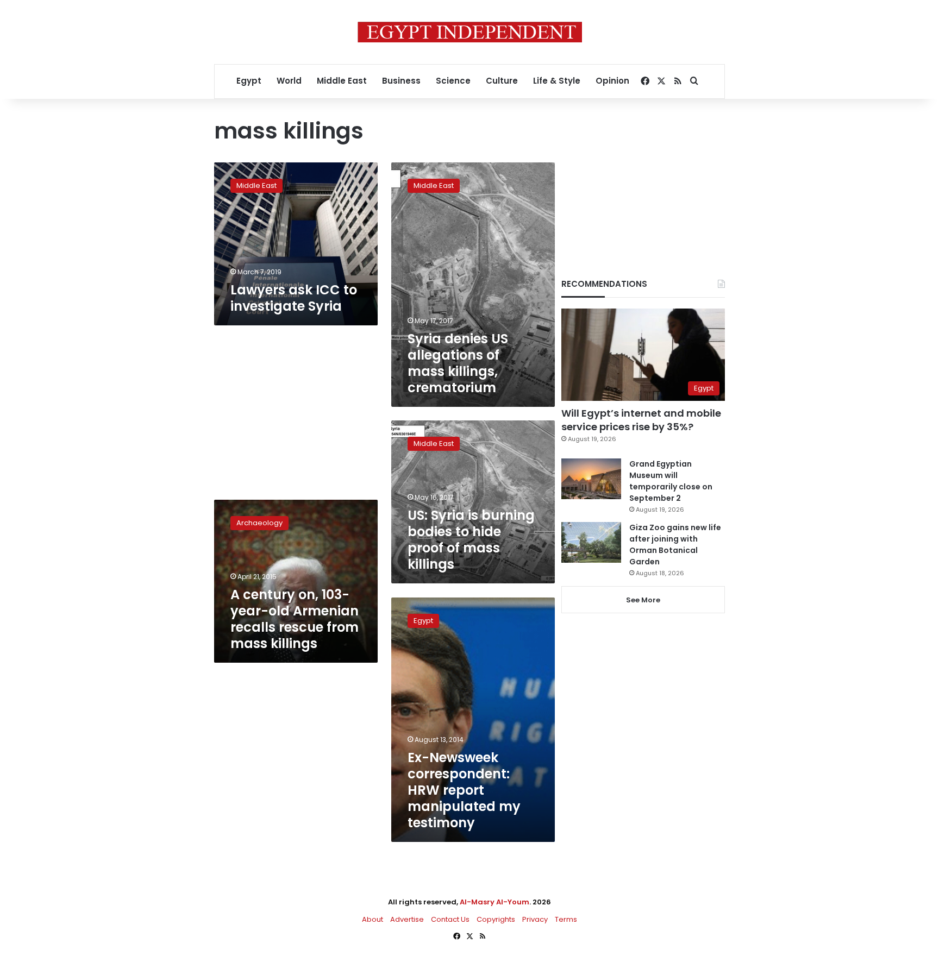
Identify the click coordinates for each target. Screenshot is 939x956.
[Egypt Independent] (470, 32)
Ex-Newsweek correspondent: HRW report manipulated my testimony (464, 790)
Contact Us (450, 919)
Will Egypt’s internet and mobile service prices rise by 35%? (641, 419)
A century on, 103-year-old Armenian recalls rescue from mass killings (294, 619)
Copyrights (496, 919)
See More (643, 600)
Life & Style (556, 80)
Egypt (248, 80)
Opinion (612, 80)
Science (453, 80)
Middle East (342, 80)
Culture (502, 80)
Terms (566, 919)
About (372, 919)
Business (401, 80)
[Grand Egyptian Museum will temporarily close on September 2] (591, 478)
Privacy (535, 919)
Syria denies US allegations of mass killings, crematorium (458, 363)
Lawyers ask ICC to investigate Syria (293, 298)
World (289, 80)
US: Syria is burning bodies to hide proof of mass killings (471, 539)
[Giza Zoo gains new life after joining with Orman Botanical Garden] (591, 542)
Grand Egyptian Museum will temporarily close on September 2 (670, 481)
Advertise (407, 919)
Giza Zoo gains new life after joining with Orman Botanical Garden (675, 544)
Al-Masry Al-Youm (494, 902)
